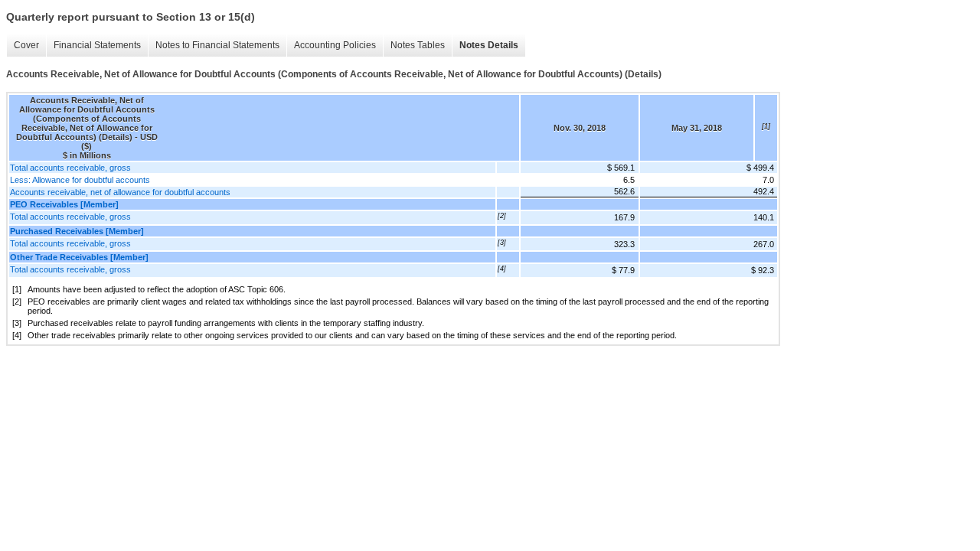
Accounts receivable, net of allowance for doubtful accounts (120, 192)
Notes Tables (417, 45)
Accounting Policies (335, 45)
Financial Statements (97, 45)
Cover (26, 45)
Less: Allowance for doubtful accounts (80, 179)
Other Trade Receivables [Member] (79, 257)
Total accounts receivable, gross (70, 167)
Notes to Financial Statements (217, 45)
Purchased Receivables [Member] (77, 231)
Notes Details (488, 45)
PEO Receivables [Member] (64, 204)
